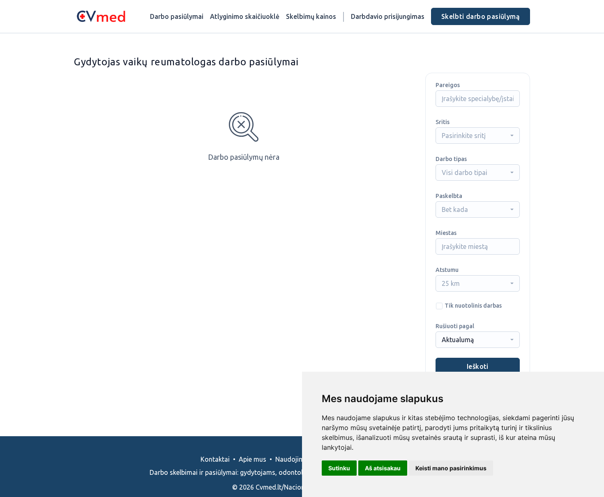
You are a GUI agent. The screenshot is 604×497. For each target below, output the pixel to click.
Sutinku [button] (339, 468)
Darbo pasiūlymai (176, 16)
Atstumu (447, 270)
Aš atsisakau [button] (383, 468)
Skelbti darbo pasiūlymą (480, 16)
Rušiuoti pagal (455, 326)
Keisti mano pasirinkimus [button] (450, 468)
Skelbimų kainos (311, 16)
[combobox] (478, 135)
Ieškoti (478, 366)
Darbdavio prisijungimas (387, 16)
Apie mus (252, 459)
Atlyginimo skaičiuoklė (244, 16)
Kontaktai (215, 459)
